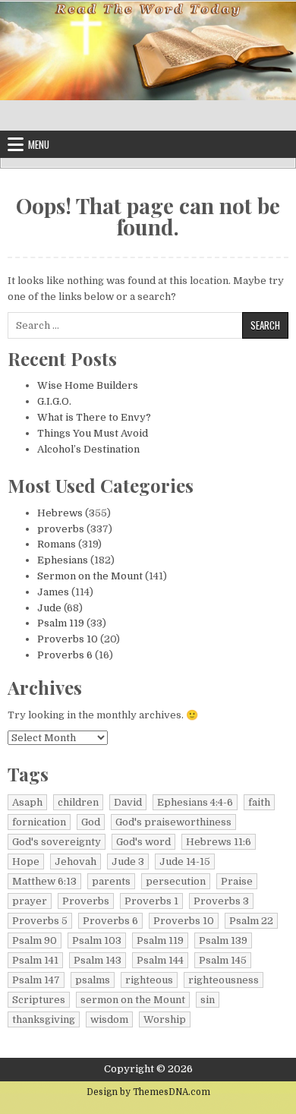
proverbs (60, 529)
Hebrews (60, 513)
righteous (149, 980)
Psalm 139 (223, 940)
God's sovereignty (56, 841)
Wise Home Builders (87, 385)
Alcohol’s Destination (88, 449)
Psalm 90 (34, 940)
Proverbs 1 (151, 901)
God (90, 822)
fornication (39, 822)
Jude (49, 608)
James (53, 592)
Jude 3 (128, 861)
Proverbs (85, 901)
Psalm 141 (35, 960)
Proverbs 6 (65, 655)
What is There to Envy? (94, 417)
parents (111, 881)
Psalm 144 (160, 960)
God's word (143, 841)
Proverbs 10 (67, 639)
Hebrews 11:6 (218, 841)
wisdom (109, 1019)
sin (207, 999)
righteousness (223, 980)
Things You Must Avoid (92, 433)
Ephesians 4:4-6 (195, 802)
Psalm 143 (97, 960)
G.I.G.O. (54, 401)
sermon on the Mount (132, 999)
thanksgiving (43, 1019)
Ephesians (62, 560)
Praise (237, 881)
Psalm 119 (60, 623)
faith (259, 802)
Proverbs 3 (221, 901)
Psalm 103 (96, 940)
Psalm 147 (36, 980)
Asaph (27, 802)
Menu (38, 144)
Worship (164, 1019)
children (78, 802)
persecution (176, 881)
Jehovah (75, 861)
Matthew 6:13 (44, 881)
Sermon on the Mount (90, 576)
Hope (25, 861)
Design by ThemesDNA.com (148, 1092)
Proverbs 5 (40, 920)
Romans (56, 544)
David (128, 802)
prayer (29, 901)
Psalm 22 (251, 920)
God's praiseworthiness (173, 822)
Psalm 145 (223, 960)
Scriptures (38, 999)
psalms (92, 980)
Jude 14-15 (184, 861)
